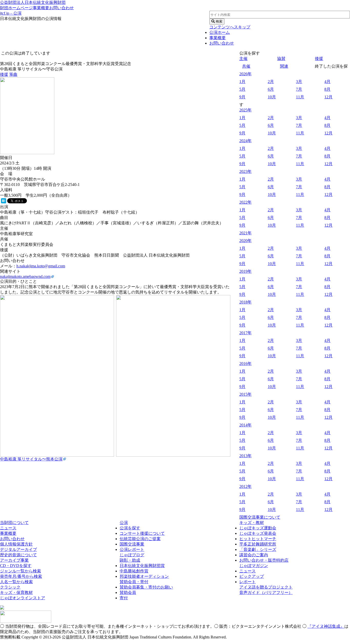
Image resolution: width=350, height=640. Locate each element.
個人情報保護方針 (16, 544)
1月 (242, 81)
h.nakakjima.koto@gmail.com (40, 266)
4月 (327, 81)
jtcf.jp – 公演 (11, 13)
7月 (299, 89)
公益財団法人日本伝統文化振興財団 (33, 2)
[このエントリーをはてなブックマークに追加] (3, 202)
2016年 (245, 363)
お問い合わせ (61, 8)
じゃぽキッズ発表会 (257, 533)
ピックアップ (251, 576)
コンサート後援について (142, 533)
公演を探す (130, 528)
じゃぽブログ (132, 555)
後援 (4, 74)
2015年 (245, 394)
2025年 (245, 110)
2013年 (245, 456)
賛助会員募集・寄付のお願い (146, 587)
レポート (247, 582)
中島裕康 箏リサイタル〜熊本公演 (31, 459)
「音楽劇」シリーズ (257, 549)
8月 (327, 89)
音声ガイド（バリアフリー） (266, 592)
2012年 (245, 486)
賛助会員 (128, 592)
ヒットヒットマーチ (257, 539)
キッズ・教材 (251, 522)
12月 (328, 97)
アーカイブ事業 (14, 560)
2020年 (245, 240)
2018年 (245, 302)
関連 (284, 66)
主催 (243, 58)
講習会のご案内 (253, 555)
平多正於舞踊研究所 (257, 544)
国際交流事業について (259, 517)
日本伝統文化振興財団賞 (142, 565)
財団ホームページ (16, 8)
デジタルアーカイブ (18, 549)
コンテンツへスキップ (229, 27)
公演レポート (132, 549)
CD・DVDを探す (16, 565)
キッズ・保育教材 (16, 592)
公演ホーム (219, 32)
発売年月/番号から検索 (21, 576)
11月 (300, 97)
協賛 (281, 58)
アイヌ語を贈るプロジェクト (266, 587)
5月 (242, 89)
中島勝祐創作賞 (134, 571)
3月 (299, 81)
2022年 (245, 202)
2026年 (245, 74)
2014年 (245, 425)
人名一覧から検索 (16, 582)
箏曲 (13, 74)
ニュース (8, 528)
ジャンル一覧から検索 (20, 571)
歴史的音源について (18, 555)
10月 (272, 97)
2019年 (245, 271)
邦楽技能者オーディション (144, 576)
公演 (124, 522)
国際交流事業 (132, 544)
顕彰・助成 (130, 560)
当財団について (14, 522)
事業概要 (41, 8)
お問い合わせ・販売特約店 (264, 560)
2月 (271, 81)
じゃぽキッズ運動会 (257, 528)
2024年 (245, 141)
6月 (271, 89)
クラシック (10, 587)
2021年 (245, 233)
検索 (218, 21)
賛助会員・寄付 (134, 582)
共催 (246, 66)
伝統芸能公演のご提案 (140, 539)
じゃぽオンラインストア (22, 598)
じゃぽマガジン (253, 565)
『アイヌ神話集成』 (325, 626)
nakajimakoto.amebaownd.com (25, 276)
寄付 (124, 598)
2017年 (245, 333)
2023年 (245, 171)
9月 (242, 97)
